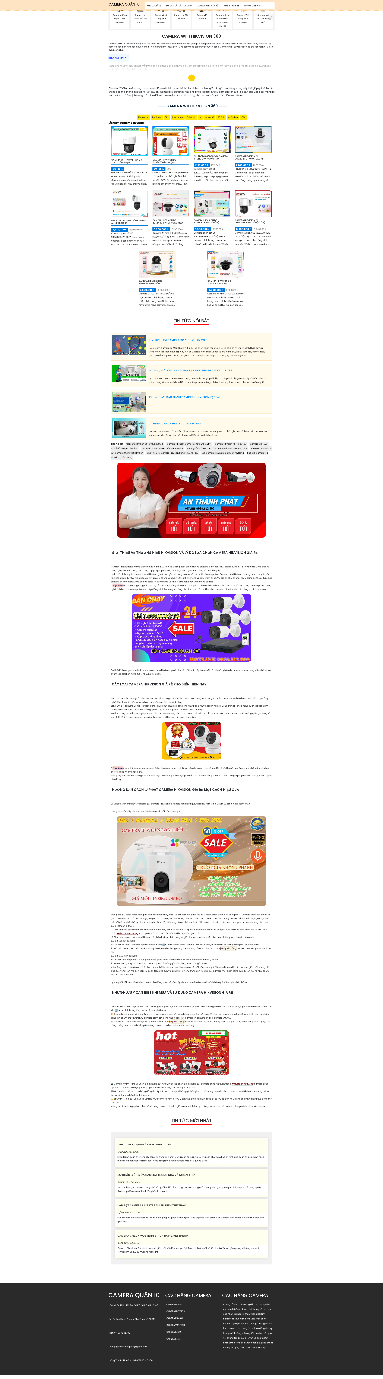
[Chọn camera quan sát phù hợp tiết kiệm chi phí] (272, 17)
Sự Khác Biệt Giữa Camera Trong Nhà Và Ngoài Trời (156, 1174)
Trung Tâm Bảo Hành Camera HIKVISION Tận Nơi (185, 397)
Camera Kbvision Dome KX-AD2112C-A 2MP (189, 443)
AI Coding (233, 117)
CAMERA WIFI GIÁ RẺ (207, 5)
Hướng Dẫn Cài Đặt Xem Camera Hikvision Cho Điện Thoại (217, 448)
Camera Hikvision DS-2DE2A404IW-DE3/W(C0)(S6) (168, 221)
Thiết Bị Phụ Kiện (231, 5)
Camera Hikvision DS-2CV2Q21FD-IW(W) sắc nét (250, 157)
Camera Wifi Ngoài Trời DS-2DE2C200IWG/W (127, 161)
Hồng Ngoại (177, 117)
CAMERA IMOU (173, 1331)
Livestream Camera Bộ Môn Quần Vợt (178, 340)
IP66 (243, 117)
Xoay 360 (209, 117)
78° (166, 117)
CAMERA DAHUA (174, 1304)
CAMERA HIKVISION (175, 1311)
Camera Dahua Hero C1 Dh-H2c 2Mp (175, 423)
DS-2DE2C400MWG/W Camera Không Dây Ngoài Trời (211, 157)
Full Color (191, 117)
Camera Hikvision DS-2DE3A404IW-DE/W (151, 282)
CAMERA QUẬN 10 (124, 4)
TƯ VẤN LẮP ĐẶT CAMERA (179, 5)
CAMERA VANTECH (175, 1325)
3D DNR (221, 117)
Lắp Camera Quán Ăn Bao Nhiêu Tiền (144, 1144)
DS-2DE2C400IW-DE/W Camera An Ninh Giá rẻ (128, 222)
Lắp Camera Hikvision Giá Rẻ (126, 123)
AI (200, 117)
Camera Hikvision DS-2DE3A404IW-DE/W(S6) (206, 221)
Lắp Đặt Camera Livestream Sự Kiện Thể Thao (151, 1205)
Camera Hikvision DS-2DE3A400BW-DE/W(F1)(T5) (250, 221)
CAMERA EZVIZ (173, 1338)
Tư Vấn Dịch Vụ (252, 5)
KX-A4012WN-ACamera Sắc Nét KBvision (163, 448)
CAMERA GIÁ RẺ (153, 5)
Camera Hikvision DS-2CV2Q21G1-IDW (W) (164, 161)
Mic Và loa (143, 117)
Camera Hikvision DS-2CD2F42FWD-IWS (219, 282)
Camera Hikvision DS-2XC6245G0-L (144, 443)
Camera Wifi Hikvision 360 (191, 36)
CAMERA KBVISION (175, 1318)
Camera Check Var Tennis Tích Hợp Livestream (152, 1235)
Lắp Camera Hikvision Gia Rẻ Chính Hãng (223, 452)
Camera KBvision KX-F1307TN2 (230, 443)
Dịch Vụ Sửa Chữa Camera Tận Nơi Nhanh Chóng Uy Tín (190, 370)
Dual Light (156, 117)
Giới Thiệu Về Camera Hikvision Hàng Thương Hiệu (172, 452)
